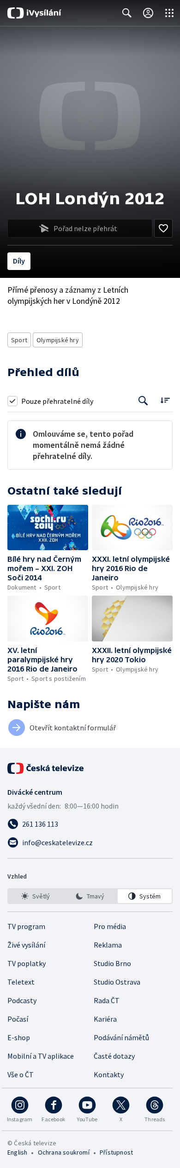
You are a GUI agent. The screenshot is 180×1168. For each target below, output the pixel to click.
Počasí (17, 1019)
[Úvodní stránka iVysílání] (34, 13)
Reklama (108, 944)
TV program (26, 926)
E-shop (18, 1037)
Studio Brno (112, 963)
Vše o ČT (20, 1074)
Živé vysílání (26, 944)
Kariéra (105, 1019)
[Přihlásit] (148, 13)
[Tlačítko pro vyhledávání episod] (143, 400)
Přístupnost (116, 1152)
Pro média (110, 926)
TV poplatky (26, 963)
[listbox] (90, 896)
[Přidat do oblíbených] (163, 228)
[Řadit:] (165, 400)
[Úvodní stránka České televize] (46, 768)
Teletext (21, 981)
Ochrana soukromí (64, 1152)
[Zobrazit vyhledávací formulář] (127, 13)
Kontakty (109, 1074)
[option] (35, 896)
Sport (19, 340)
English (17, 1152)
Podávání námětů (121, 1037)
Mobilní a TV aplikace (40, 1056)
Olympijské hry (57, 340)
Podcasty (21, 1000)
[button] (47, 527)
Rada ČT (107, 1000)
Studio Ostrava (117, 981)
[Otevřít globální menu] (169, 13)
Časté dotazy (114, 1056)
